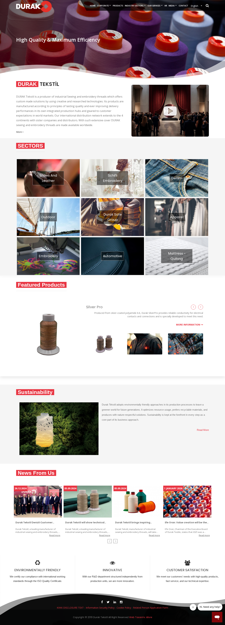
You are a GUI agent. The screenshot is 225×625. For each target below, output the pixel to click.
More (19, 131)
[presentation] (110, 541)
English (195, 5)
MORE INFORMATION (188, 324)
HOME (93, 5)
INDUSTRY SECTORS (134, 5)
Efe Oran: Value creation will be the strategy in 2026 (186, 522)
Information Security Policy (100, 607)
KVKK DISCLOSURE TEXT (70, 607)
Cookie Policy (124, 607)
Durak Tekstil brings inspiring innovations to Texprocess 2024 (134, 522)
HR (166, 5)
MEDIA (172, 5)
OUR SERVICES (154, 5)
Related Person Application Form (150, 607)
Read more (54, 535)
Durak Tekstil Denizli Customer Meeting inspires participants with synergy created (36, 522)
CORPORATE (103, 5)
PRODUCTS (118, 5)
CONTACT (183, 5)
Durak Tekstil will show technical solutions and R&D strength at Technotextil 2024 (84, 522)
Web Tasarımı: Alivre (140, 617)
